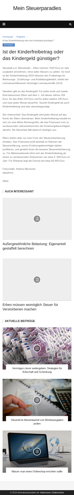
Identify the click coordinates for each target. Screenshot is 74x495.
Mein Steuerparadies (37, 8)
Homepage (8, 37)
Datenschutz (58, 492)
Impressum (45, 492)
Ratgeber (21, 37)
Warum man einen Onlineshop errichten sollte (37, 471)
